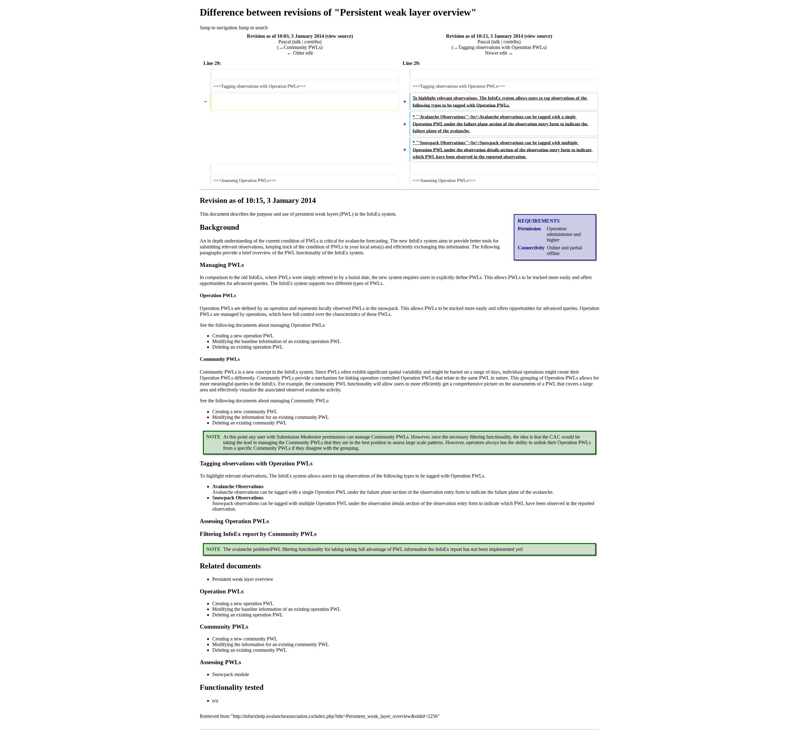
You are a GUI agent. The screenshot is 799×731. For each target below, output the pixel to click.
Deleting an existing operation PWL (247, 347)
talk (297, 41)
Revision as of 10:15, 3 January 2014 (484, 36)
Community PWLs (218, 372)
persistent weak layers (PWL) (324, 214)
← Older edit (300, 53)
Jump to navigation (218, 27)
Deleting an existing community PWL (249, 422)
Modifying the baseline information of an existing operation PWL (276, 341)
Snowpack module (230, 674)
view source (339, 36)
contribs (312, 41)
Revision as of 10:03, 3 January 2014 (285, 36)
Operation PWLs (216, 308)
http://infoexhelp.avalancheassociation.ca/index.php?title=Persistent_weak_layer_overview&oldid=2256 (335, 716)
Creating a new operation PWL (243, 335)
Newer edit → (499, 53)
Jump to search (253, 27)
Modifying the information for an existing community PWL (270, 417)
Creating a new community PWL (244, 411)
